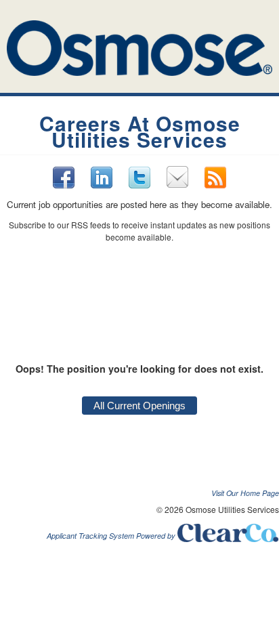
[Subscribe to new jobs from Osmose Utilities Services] (215, 177)
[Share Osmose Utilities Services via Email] (177, 176)
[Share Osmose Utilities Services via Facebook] (63, 177)
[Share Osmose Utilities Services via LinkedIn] (101, 177)
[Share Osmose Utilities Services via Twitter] (139, 177)
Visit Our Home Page (245, 493)
